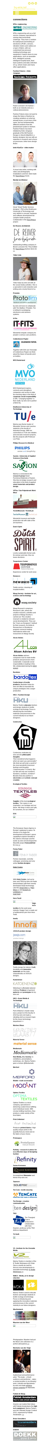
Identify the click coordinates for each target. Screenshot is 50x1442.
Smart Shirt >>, (24, 888)
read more (17, 894)
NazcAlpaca (20, 176)
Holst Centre (18, 867)
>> (19, 845)
